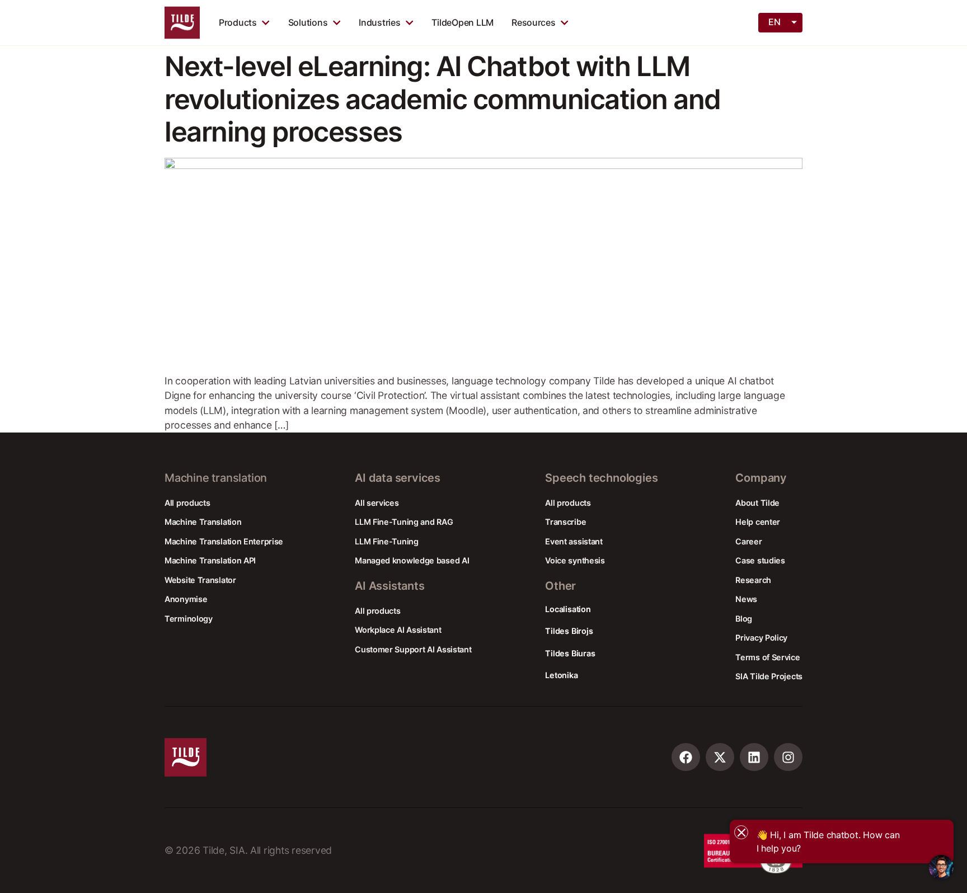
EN (774, 21)
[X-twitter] (720, 757)
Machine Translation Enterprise (224, 541)
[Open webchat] (941, 867)
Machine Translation (203, 522)
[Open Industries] (409, 22)
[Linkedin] (754, 757)
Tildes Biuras (570, 653)
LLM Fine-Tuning (387, 541)
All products (187, 502)
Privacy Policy (761, 637)
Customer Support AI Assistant (413, 649)
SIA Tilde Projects (768, 676)
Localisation (567, 609)
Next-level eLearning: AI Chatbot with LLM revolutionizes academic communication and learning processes (443, 99)
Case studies (760, 560)
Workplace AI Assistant (398, 629)
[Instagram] (788, 757)
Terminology (189, 618)
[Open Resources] (564, 22)
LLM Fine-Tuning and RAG (404, 522)
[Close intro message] (741, 832)
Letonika (561, 675)
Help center (757, 522)
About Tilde (757, 502)
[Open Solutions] (336, 22)
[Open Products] (265, 22)
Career (748, 541)
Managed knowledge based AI (412, 560)
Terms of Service (767, 657)
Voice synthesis (575, 560)
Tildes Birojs (569, 631)
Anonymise (186, 599)
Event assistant (574, 541)
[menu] (781, 22)
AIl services (376, 502)
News (746, 599)
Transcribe (565, 522)
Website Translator (200, 580)
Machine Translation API (210, 560)
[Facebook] (686, 757)
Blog (743, 618)
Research (753, 580)
